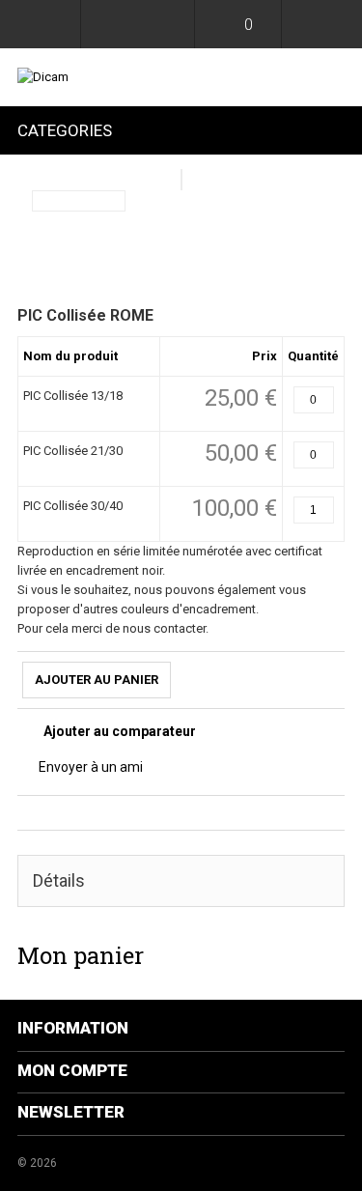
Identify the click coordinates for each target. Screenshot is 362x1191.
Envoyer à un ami (91, 767)
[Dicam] (181, 77)
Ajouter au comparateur (119, 731)
